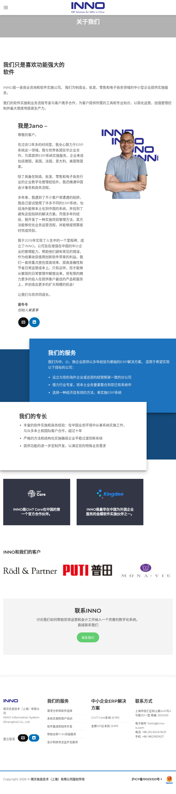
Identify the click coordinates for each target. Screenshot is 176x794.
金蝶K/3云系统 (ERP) (104, 726)
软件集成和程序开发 (59, 726)
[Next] (166, 574)
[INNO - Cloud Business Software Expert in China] (88, 7)
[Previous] (10, 574)
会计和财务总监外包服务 (62, 742)
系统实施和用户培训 (59, 718)
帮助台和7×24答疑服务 (61, 734)
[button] (5, 7)
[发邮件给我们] (23, 322)
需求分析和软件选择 (59, 710)
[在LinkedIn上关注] (34, 322)
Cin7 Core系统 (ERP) (105, 717)
